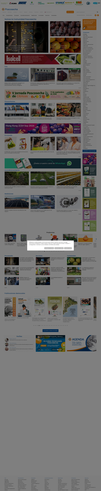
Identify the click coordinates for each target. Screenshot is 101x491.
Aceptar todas (68, 248)
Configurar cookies (49, 248)
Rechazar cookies (59, 248)
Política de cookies (54, 244)
